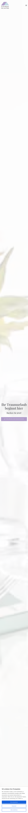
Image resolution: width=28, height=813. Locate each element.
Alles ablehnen (14, 809)
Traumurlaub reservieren (15, 419)
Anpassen (14, 806)
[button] (26, 5)
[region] (14, 800)
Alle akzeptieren (14, 802)
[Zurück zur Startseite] (5, 5)
